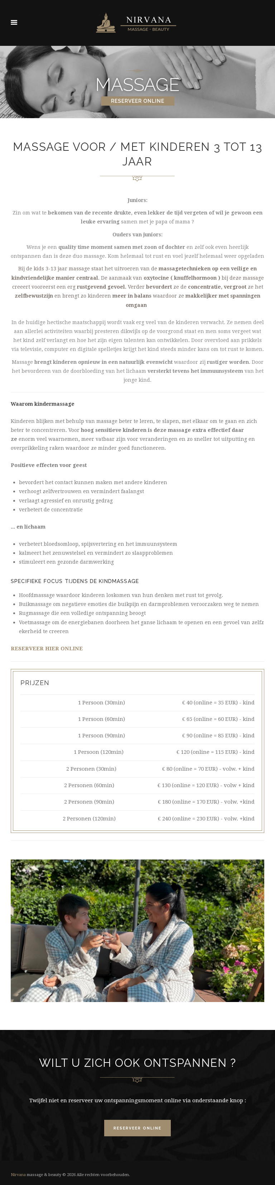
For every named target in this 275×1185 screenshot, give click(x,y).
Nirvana (18, 1174)
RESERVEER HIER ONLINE (47, 648)
